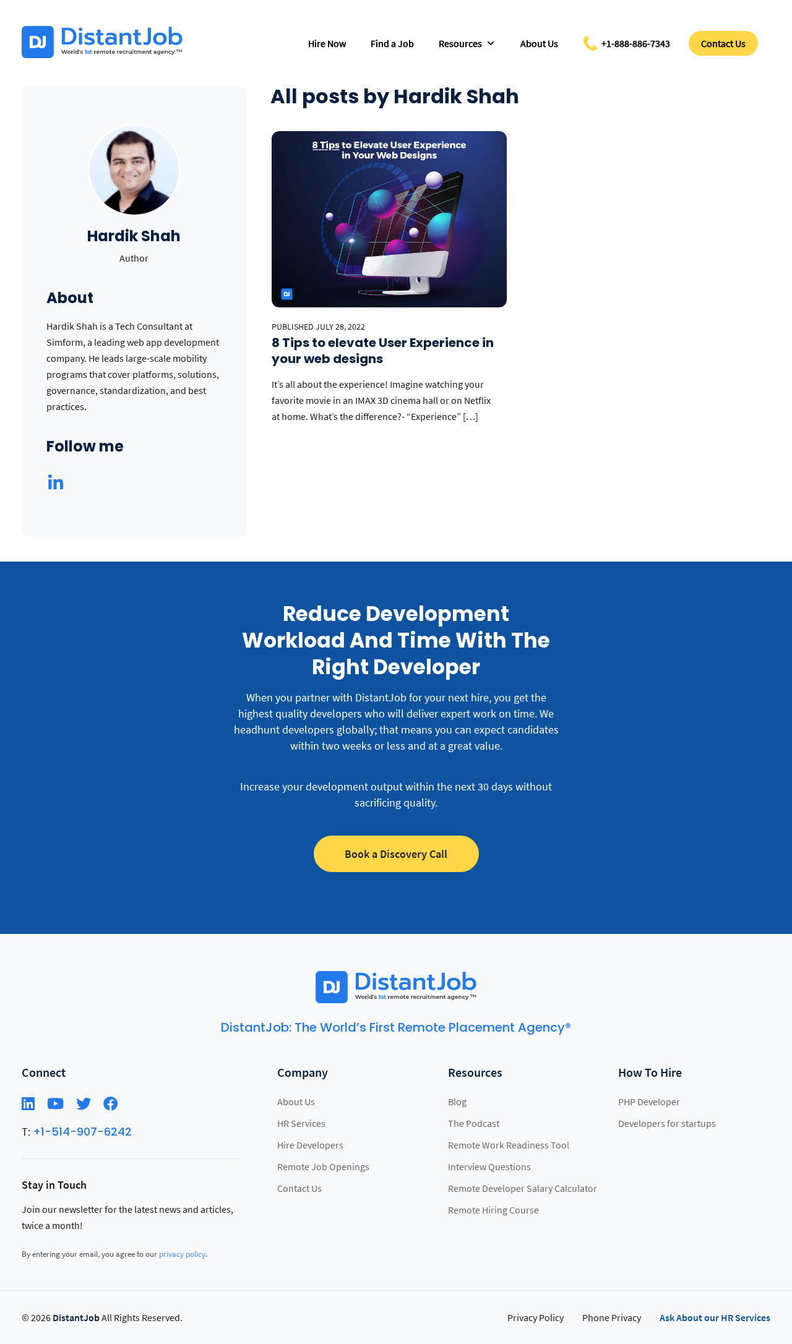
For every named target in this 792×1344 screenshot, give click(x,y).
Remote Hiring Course (493, 1210)
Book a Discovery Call (396, 854)
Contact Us (723, 43)
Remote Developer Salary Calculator (522, 1188)
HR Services (301, 1123)
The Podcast (473, 1123)
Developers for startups (667, 1123)
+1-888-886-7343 (635, 43)
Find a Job (392, 43)
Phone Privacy (611, 1317)
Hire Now (327, 43)
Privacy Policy (535, 1317)
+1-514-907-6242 (82, 1131)
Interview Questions (489, 1166)
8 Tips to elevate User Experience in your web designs (383, 351)
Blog (457, 1101)
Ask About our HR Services (715, 1317)
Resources (460, 43)
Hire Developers (310, 1145)
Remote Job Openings (323, 1166)
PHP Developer (649, 1101)
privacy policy (182, 1254)
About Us (539, 43)
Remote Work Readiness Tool (508, 1145)
